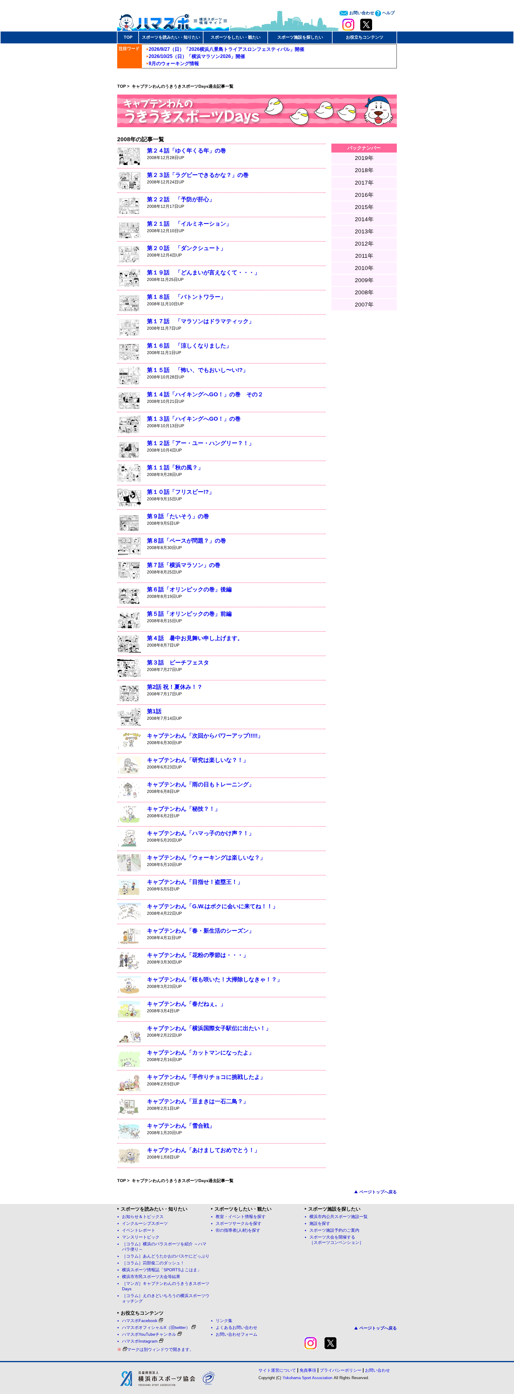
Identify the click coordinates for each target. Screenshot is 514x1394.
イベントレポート (138, 1230)
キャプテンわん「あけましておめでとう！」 (203, 1150)
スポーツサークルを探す (238, 1223)
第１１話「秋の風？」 (175, 467)
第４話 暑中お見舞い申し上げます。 (195, 638)
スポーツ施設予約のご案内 (334, 1230)
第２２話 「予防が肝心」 (181, 199)
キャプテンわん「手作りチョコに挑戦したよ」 (206, 1077)
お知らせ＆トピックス (143, 1216)
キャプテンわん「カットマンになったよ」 (200, 1052)
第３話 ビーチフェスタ (178, 662)
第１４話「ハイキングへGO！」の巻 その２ (205, 394)
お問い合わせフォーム (236, 1334)
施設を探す (319, 1223)
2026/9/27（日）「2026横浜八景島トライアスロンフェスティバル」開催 (226, 49)
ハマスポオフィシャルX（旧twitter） (156, 1327)
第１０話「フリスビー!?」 (180, 492)
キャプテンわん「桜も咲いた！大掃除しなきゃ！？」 (215, 979)
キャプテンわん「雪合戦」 (181, 1126)
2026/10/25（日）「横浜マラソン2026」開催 (197, 56)
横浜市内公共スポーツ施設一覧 (338, 1216)
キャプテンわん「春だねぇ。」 (186, 1004)
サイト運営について (277, 1370)
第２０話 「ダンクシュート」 (186, 248)
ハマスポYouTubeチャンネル (149, 1334)
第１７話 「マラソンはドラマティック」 (200, 321)
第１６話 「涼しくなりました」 (189, 345)
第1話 (154, 711)
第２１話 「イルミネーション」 (189, 224)
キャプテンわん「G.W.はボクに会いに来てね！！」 (212, 906)
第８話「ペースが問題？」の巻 (186, 541)
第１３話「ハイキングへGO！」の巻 (194, 419)
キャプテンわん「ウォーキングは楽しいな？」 (206, 857)
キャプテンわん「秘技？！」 (183, 809)
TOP (128, 37)
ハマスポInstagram (140, 1341)
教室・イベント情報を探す (241, 1216)
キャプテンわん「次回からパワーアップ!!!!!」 (205, 736)
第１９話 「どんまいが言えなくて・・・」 (203, 272)
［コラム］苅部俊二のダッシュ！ (153, 1263)
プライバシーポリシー (340, 1370)
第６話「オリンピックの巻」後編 (189, 589)
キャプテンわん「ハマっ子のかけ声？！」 (200, 833)
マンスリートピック (140, 1237)
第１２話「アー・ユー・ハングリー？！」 (200, 443)
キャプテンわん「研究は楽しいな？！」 (198, 760)
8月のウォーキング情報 (174, 63)
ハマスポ (173, 20)
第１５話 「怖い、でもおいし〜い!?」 (197, 370)
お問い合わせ (361, 12)
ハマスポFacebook (139, 1320)
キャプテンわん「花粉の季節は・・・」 (198, 955)
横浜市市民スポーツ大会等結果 (151, 1276)
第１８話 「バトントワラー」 (186, 297)
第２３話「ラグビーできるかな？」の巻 (198, 175)
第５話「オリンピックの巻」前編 (189, 614)
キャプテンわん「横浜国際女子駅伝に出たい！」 (209, 1028)
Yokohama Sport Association (307, 1378)
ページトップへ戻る (378, 1191)
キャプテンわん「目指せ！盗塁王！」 (195, 882)
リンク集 (224, 1320)
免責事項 (308, 1370)
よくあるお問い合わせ (236, 1327)
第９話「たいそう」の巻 (178, 516)
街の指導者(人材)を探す (238, 1230)
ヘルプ (388, 12)
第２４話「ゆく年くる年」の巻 (186, 150)
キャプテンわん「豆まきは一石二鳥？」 (198, 1101)
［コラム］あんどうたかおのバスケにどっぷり (165, 1256)
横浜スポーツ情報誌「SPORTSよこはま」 (161, 1270)
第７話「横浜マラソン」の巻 (183, 565)
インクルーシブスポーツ (145, 1223)
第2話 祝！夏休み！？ (175, 687)
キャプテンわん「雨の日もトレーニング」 (200, 784)
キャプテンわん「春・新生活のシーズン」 (200, 931)
